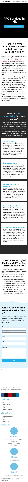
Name (3, 327)
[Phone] (14, 451)
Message (4, 347)
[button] (24, 5)
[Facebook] (2, 395)
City (3, 341)
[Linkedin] (17, 395)
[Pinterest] (10, 395)
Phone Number (6, 331)
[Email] (14, 466)
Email (3, 336)
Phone (14, 457)
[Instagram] (14, 395)
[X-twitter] (6, 395)
